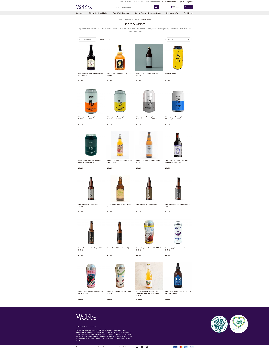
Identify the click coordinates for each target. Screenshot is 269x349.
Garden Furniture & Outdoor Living (148, 13)
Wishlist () (169, 2)
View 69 (69, 90)
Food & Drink (188, 13)
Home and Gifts (172, 13)
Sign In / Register (186, 2)
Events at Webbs (125, 2)
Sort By (171, 39)
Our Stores (138, 2)
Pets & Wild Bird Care (121, 13)
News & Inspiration (152, 2)
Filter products (85, 39)
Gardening (79, 13)
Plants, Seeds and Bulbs (98, 13)
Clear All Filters (54, 90)
